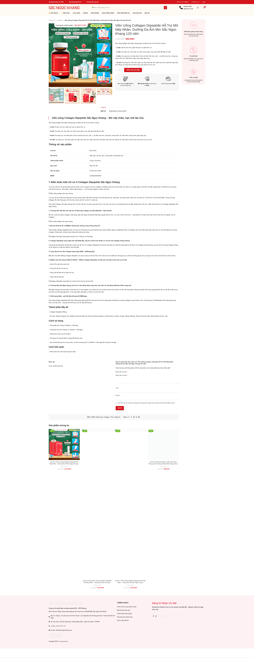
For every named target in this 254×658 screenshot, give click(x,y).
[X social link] (131, 417)
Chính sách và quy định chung (126, 606)
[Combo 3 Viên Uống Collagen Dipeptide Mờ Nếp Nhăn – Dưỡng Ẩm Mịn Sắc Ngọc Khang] (130, 504)
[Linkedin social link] (136, 417)
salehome (117, 417)
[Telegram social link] (139, 417)
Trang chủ (52, 20)
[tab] (103, 110)
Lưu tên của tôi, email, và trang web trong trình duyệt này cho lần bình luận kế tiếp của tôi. (146, 403)
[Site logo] (64, 7)
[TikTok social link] (156, 617)
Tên (117, 388)
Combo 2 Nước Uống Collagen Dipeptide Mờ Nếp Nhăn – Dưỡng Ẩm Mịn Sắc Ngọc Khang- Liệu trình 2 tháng (64, 464)
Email (118, 395)
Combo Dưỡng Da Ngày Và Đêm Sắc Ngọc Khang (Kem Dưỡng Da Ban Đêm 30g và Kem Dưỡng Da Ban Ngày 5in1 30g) (163, 464)
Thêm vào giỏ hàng (133, 70)
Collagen (60, 20)
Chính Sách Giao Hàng (124, 613)
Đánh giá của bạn (122, 372)
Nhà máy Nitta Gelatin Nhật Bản (121, 215)
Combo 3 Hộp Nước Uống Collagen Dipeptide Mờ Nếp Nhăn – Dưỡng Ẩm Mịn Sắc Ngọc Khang (97, 582)
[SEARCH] (165, 7)
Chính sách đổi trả (123, 620)
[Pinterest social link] (134, 417)
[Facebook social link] (129, 417)
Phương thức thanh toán (125, 617)
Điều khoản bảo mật (123, 610)
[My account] (198, 8)
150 (125, 83)
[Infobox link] (186, 7)
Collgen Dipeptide (95, 160)
